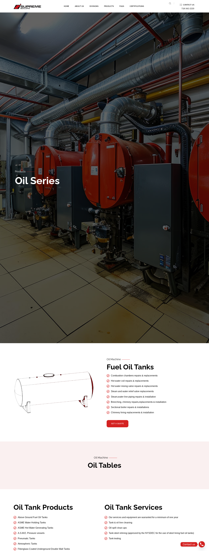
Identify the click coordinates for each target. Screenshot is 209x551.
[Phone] (202, 544)
